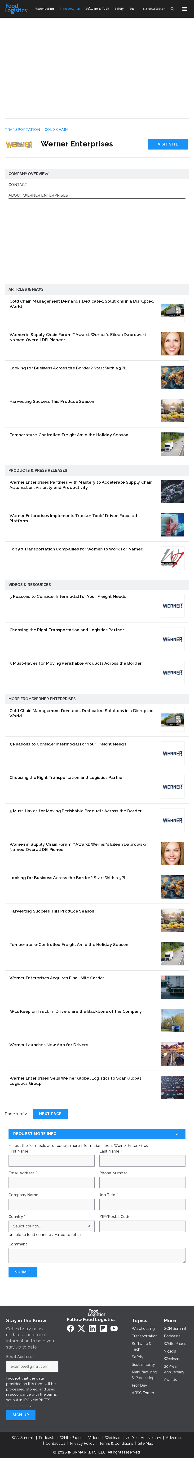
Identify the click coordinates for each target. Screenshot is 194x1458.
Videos (94, 1437)
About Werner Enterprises (38, 196)
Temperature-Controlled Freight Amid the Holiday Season (68, 434)
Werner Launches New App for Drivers (48, 1044)
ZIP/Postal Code (115, 1217)
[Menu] (184, 9)
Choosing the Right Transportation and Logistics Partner (66, 629)
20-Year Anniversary (143, 1437)
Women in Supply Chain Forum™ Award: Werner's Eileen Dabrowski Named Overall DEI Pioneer (77, 337)
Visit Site (168, 144)
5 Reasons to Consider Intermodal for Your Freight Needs (67, 596)
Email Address (23, 1173)
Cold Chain (56, 129)
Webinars (113, 1437)
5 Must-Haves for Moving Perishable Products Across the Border (75, 663)
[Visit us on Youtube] (114, 1328)
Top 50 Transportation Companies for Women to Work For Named (76, 548)
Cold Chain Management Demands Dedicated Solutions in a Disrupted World (81, 304)
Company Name (23, 1195)
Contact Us (55, 1443)
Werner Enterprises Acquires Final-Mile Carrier (57, 977)
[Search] (172, 9)
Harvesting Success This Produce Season (51, 401)
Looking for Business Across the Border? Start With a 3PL (68, 367)
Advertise (174, 1437)
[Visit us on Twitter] (81, 1328)
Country (17, 1217)
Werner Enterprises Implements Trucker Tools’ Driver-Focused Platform (73, 518)
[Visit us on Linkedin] (92, 1328)
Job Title (108, 1195)
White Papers (72, 1437)
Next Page (50, 1114)
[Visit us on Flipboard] (103, 1328)
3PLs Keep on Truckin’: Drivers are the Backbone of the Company (75, 1011)
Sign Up (21, 1415)
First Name (20, 1151)
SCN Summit (23, 1437)
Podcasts (47, 1437)
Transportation (22, 129)
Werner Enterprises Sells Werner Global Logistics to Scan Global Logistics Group (75, 1081)
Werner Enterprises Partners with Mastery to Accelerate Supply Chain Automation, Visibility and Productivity (81, 485)
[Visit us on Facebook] (70, 1328)
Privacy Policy (18, 1405)
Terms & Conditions (116, 1443)
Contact (18, 185)
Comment (18, 1244)
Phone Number (113, 1173)
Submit (23, 1272)
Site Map (145, 1443)
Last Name (110, 1151)
